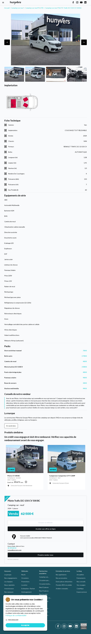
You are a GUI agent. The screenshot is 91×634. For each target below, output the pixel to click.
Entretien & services (63, 571)
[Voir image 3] (56, 74)
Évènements (81, 578)
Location (24, 585)
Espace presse (82, 592)
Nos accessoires (61, 578)
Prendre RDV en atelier (64, 585)
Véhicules (24, 571)
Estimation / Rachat (28, 588)
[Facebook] (58, 626)
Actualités (80, 575)
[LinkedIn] (76, 626)
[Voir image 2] (35, 74)
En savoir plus (11, 426)
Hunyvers (7, 571)
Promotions (25, 582)
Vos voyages (81, 585)
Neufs (23, 575)
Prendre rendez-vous (45, 555)
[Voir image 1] (14, 74)
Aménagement (26, 592)
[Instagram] (64, 626)
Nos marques (8, 592)
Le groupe (7, 575)
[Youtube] (71, 626)
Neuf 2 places (44, 587)
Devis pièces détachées (64, 582)
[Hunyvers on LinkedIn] (85, 2)
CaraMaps (80, 588)
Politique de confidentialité (16, 615)
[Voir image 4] (77, 74)
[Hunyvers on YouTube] (81, 2)
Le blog (79, 571)
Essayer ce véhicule (45, 523)
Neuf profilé (43, 594)
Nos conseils (81, 582)
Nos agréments (61, 575)
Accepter (25, 625)
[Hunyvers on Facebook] (73, 2)
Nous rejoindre (9, 585)
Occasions (25, 578)
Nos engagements (10, 578)
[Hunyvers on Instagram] (77, 2)
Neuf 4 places (44, 591)
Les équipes (8, 582)
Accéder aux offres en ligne (45, 529)
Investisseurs (9, 588)
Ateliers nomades (62, 588)
